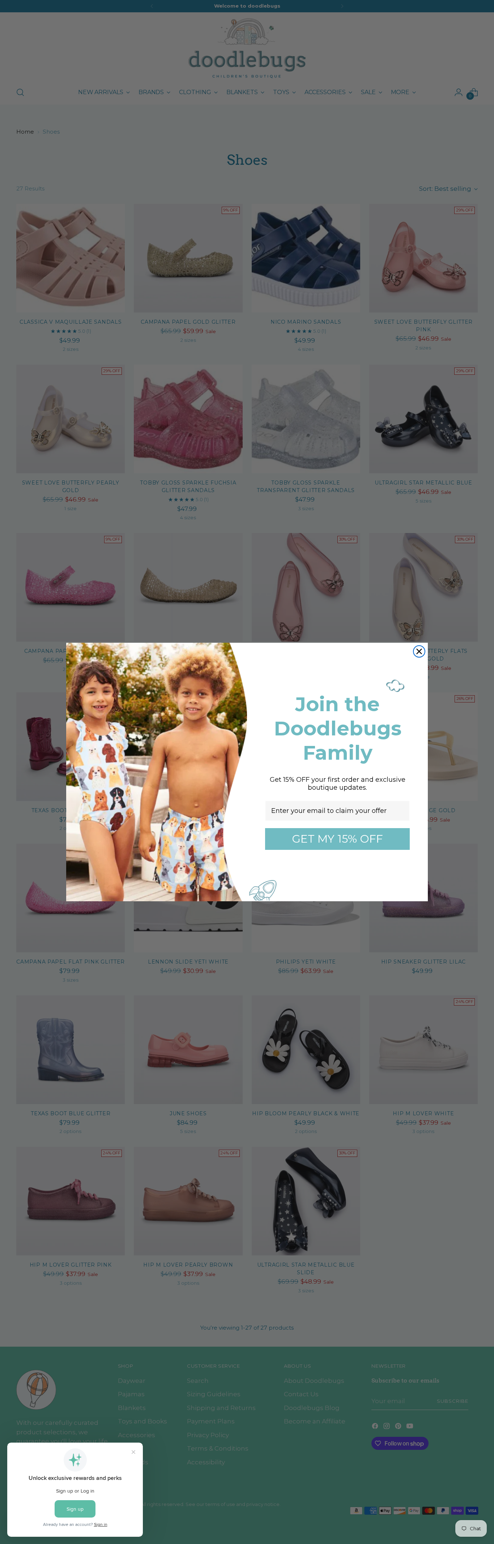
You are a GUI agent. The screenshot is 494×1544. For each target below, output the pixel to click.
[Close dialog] (419, 651)
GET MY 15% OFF (337, 839)
